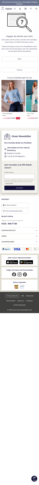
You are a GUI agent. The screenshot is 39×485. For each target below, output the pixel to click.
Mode (19, 59)
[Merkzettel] (31, 9)
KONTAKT (5, 199)
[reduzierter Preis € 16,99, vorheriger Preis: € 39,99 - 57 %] (13, 96)
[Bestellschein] (25, 9)
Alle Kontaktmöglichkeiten (14, 211)
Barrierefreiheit (10, 301)
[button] (2, 9)
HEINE (3, 236)
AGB (22, 296)
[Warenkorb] (36, 9)
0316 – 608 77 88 (9, 223)
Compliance (29, 301)
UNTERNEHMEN (7, 242)
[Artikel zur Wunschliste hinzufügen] (23, 82)
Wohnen (19, 70)
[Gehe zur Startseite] (8, 9)
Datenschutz (29, 296)
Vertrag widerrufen (12, 296)
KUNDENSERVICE (8, 230)
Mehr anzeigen (9, 183)
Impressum (20, 301)
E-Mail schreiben (9, 205)
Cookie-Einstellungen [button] (19, 305)
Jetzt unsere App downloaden (19, 258)
